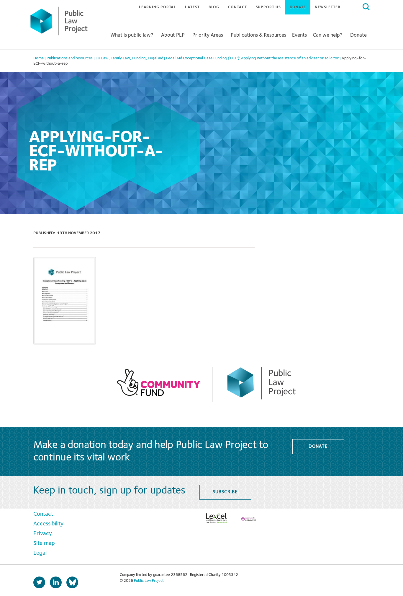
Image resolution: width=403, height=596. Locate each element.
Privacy (42, 534)
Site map (44, 543)
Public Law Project (149, 581)
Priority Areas (207, 35)
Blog (214, 7)
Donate (298, 7)
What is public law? (131, 35)
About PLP (173, 35)
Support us (268, 7)
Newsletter (327, 7)
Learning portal (157, 7)
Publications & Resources (258, 35)
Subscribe (225, 492)
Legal (40, 553)
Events (299, 35)
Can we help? (328, 35)
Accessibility (48, 524)
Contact (237, 7)
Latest (192, 7)
